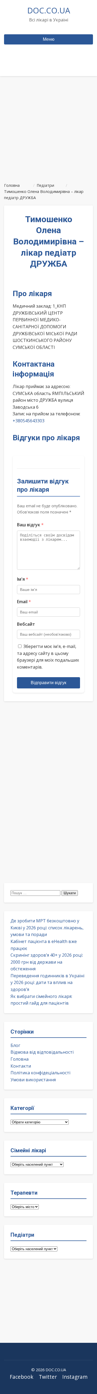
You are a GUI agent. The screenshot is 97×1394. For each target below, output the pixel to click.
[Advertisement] (48, 127)
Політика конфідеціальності (40, 1073)
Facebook (21, 1376)
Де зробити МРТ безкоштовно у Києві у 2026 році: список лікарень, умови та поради (47, 927)
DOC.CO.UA (48, 10)
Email (24, 602)
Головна (20, 1059)
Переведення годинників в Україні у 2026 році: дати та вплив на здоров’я (47, 982)
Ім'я (22, 579)
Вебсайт (26, 624)
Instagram (75, 1376)
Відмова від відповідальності (42, 1052)
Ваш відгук (30, 525)
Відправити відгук (48, 682)
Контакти (21, 1066)
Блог (15, 1045)
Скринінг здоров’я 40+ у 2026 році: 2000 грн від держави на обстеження (47, 962)
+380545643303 (28, 421)
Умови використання (33, 1080)
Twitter (48, 1376)
